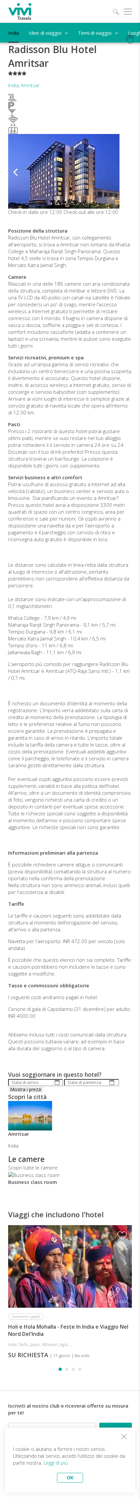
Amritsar (30, 85)
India (13, 85)
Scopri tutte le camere (33, 1167)
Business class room (32, 1182)
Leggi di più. (56, 1462)
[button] (15, 171)
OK (70, 1477)
